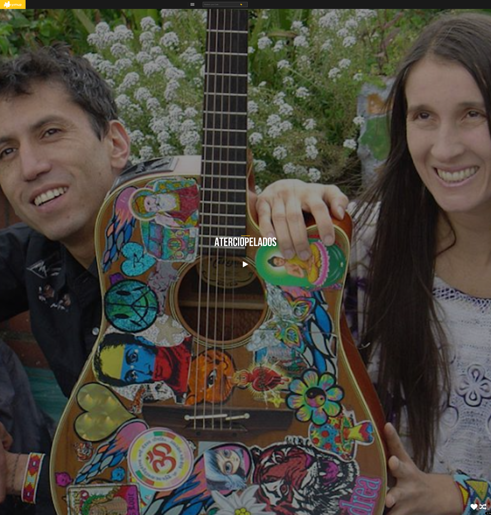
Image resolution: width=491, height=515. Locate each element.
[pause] (245, 264)
